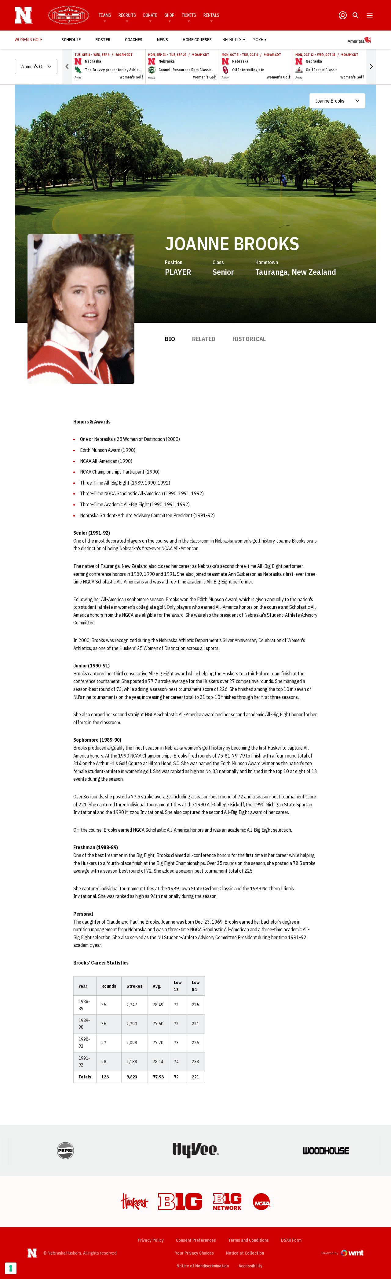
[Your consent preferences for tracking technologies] (10, 1268)
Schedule (71, 39)
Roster (102, 39)
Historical (249, 339)
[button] (67, 66)
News (162, 39)
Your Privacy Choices (194, 1253)
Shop (169, 15)
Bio (170, 339)
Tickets (189, 15)
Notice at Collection (245, 1253)
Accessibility (250, 1266)
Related (203, 339)
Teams (105, 15)
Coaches (133, 39)
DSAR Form (291, 1240)
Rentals (211, 15)
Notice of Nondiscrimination (203, 1266)
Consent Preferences (196, 1240)
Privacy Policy (151, 1240)
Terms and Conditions (248, 1240)
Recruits (127, 15)
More (258, 39)
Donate (150, 15)
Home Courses (197, 39)
